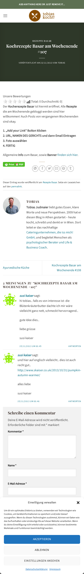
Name (12, 465)
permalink (16, 186)
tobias (61, 62)
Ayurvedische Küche (16, 268)
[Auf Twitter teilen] (49, 168)
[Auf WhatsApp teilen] (35, 168)
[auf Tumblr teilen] (70, 168)
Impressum (55, 569)
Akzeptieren (42, 539)
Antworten (74, 346)
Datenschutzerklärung (36, 569)
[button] (78, 503)
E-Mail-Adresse (17, 484)
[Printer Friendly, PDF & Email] (14, 164)
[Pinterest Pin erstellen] (63, 168)
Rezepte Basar (41, 40)
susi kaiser (26, 296)
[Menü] (5, 15)
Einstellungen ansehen (42, 561)
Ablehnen (42, 550)
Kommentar (16, 431)
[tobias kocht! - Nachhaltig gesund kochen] (42, 16)
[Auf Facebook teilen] (42, 168)
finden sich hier (67, 155)
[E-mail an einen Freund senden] (56, 168)
